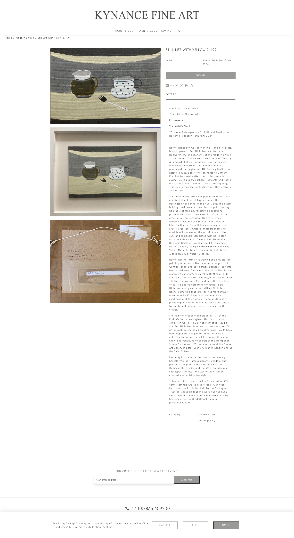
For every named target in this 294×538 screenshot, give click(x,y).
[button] (179, 31)
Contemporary (206, 420)
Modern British (25, 37)
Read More (165, 525)
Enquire (200, 75)
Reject (195, 525)
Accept (226, 525)
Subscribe (187, 479)
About (154, 30)
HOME (118, 30)
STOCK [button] (129, 30)
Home (8, 37)
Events (143, 30)
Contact (167, 30)
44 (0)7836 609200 (150, 508)
